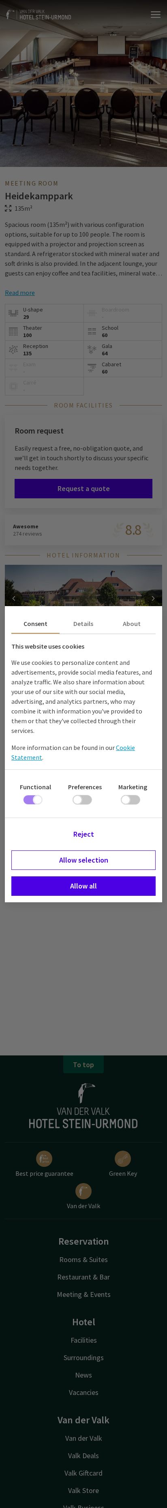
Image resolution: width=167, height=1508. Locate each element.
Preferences (85, 787)
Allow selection (83, 860)
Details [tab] (83, 623)
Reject (83, 834)
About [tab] (132, 623)
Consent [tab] (35, 623)
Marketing (132, 787)
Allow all (83, 886)
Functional (35, 787)
